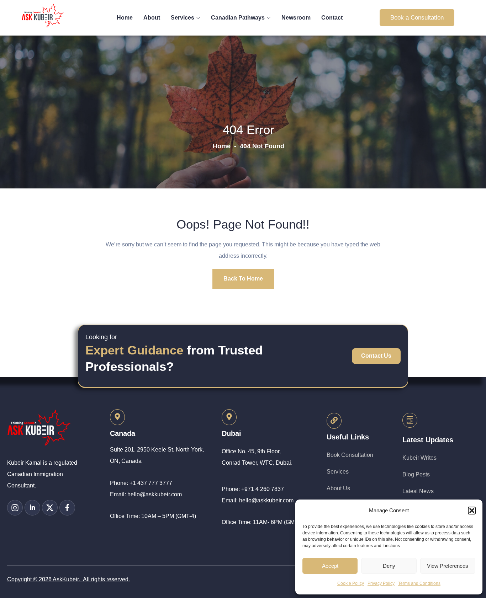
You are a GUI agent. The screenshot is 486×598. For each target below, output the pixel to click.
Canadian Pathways (238, 18)
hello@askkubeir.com (154, 494)
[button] (471, 510)
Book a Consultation (417, 17)
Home (125, 18)
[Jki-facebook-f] (67, 508)
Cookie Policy (350, 583)
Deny (389, 566)
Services (182, 18)
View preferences (447, 566)
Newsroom (296, 18)
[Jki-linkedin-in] (32, 508)
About (151, 18)
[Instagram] (15, 508)
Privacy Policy (381, 583)
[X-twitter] (50, 508)
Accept (330, 566)
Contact (332, 18)
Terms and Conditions (419, 583)
